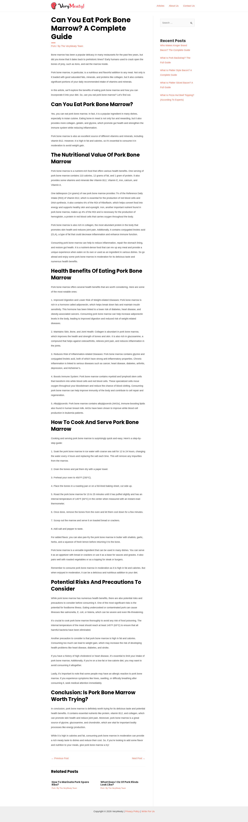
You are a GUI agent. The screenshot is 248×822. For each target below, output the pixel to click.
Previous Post (60, 758)
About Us (174, 6)
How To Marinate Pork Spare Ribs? (70, 783)
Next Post (138, 758)
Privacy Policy (132, 811)
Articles (160, 6)
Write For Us (148, 811)
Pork (53, 46)
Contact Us (189, 6)
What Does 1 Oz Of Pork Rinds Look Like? (119, 783)
